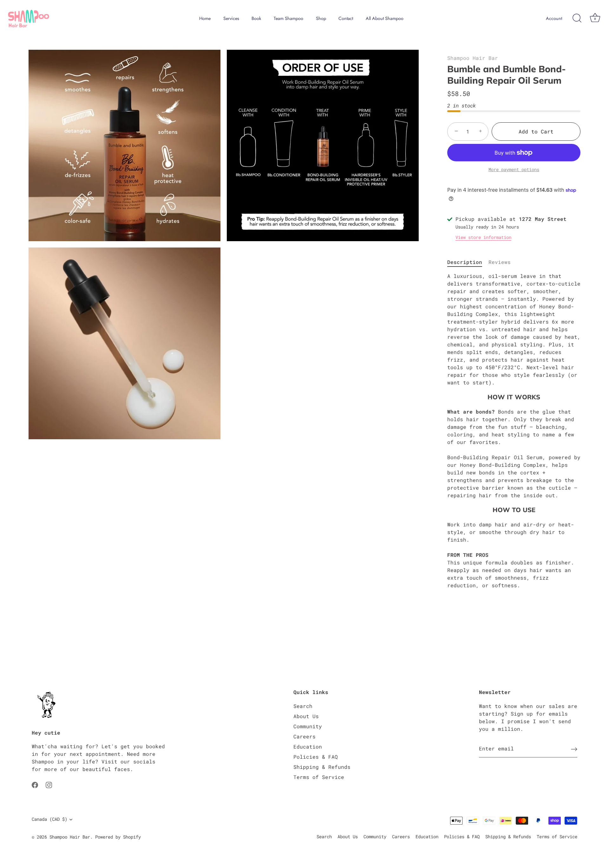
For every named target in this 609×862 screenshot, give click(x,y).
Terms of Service (318, 777)
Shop (321, 18)
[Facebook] (35, 784)
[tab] (467, 262)
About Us (306, 716)
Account (554, 18)
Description (464, 262)
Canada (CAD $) (49, 819)
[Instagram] (49, 784)
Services (231, 18)
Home (205, 18)
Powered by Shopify (118, 837)
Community (307, 726)
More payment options (513, 169)
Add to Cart (536, 131)
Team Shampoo (288, 18)
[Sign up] (574, 748)
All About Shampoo (384, 18)
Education (307, 746)
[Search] (577, 18)
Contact (345, 18)
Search (302, 706)
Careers (304, 736)
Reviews (499, 262)
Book (256, 18)
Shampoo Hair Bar (472, 58)
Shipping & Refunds (321, 766)
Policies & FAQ (315, 756)
